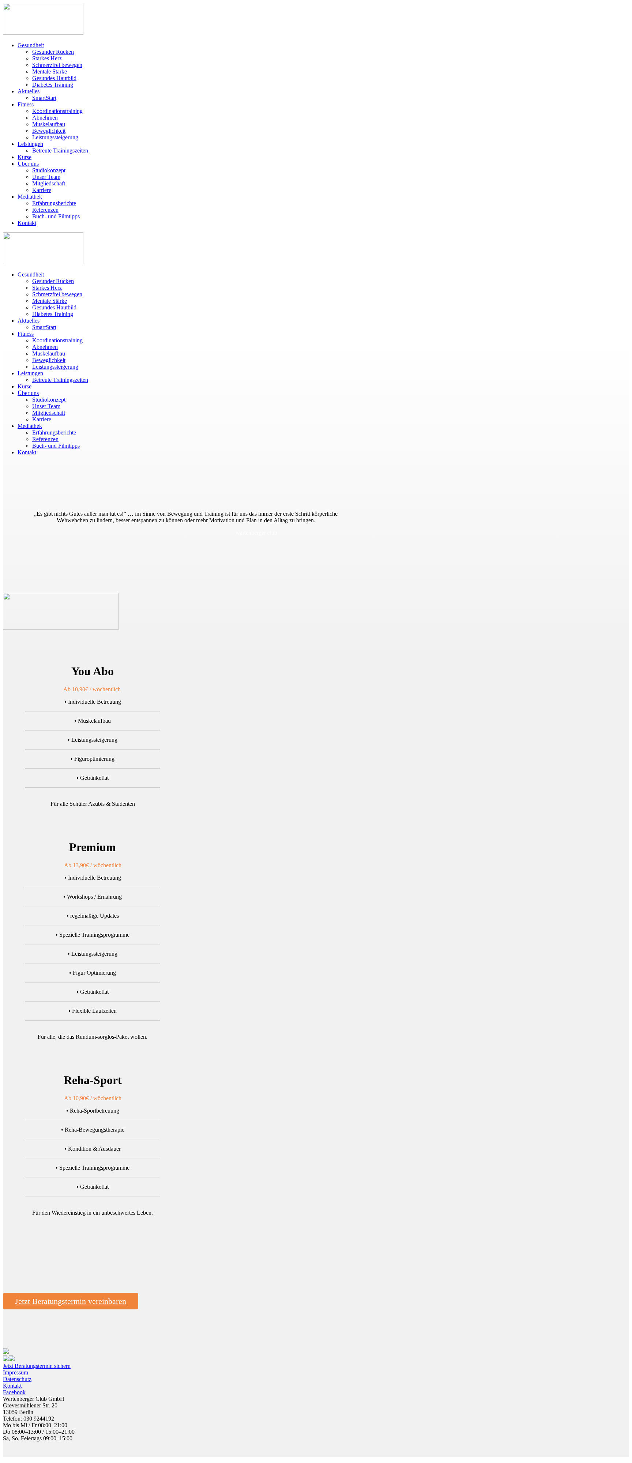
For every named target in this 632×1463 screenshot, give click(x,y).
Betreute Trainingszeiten (60, 150)
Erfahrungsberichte (54, 203)
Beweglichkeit (48, 131)
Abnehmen (45, 117)
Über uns (28, 164)
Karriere (41, 190)
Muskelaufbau (48, 124)
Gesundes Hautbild (54, 78)
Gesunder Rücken (53, 52)
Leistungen (30, 144)
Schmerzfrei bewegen (57, 65)
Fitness (26, 104)
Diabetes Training (52, 85)
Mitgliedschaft (48, 183)
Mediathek (30, 196)
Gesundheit (31, 45)
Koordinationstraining (57, 111)
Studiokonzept (48, 170)
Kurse (24, 157)
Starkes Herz (47, 58)
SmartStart (44, 98)
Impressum (15, 1372)
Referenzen (45, 210)
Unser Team (46, 177)
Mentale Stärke (49, 71)
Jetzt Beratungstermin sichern (37, 1366)
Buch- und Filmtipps (56, 216)
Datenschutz (17, 1379)
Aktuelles (29, 91)
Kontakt (27, 223)
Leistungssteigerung (55, 137)
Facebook (14, 1392)
